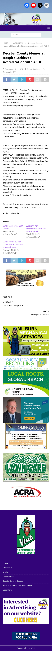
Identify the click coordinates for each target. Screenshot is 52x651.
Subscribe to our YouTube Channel (17, 585)
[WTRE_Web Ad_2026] (26, 395)
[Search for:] (26, 35)
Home (5, 563)
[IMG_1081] (26, 355)
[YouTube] (33, 5)
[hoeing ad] (26, 448)
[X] (40, 5)
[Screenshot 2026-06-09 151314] (26, 368)
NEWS (5, 572)
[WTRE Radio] (26, 24)
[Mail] (46, 5)
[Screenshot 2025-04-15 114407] (26, 480)
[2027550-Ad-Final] (26, 421)
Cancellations (9, 577)
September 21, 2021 (14, 69)
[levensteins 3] (26, 285)
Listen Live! (7, 590)
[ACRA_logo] (26, 495)
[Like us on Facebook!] (26, 5)
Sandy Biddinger (34, 69)
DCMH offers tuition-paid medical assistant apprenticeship (13, 245)
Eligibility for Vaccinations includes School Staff (36, 229)
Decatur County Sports (13, 581)
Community (7, 568)
